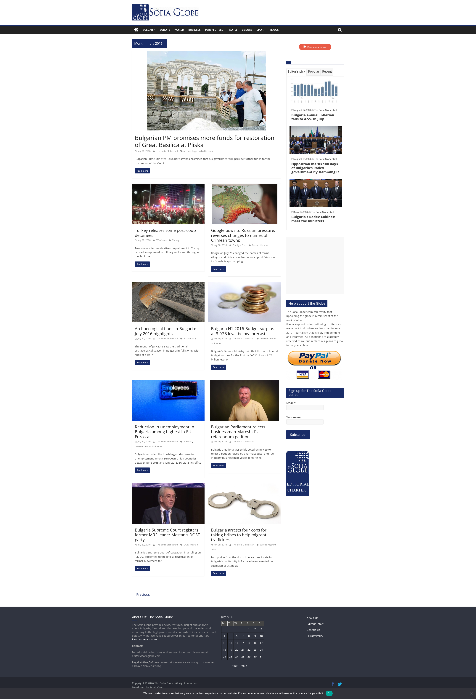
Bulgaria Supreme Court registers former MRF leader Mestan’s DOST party (167, 534)
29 (248, 656)
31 (261, 656)
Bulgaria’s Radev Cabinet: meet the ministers (313, 219)
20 (236, 649)
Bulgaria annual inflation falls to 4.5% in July (312, 117)
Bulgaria (149, 29)
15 (248, 642)
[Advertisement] (315, 265)
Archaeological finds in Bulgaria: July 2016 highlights (165, 331)
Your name (293, 417)
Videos (274, 29)
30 (255, 656)
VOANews (161, 240)
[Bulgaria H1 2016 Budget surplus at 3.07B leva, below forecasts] (244, 284)
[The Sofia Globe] (136, 30)
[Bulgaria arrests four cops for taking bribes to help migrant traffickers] (244, 485)
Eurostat (188, 441)
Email (291, 403)
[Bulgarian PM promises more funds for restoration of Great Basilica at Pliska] (206, 53)
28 (242, 656)
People (232, 29)
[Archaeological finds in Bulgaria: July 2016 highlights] (168, 284)
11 (224, 642)
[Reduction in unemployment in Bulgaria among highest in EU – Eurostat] (168, 382)
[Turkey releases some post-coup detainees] (168, 186)
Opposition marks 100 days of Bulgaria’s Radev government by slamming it (315, 168)
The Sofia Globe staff (167, 151)
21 (242, 649)
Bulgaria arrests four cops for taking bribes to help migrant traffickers (238, 534)
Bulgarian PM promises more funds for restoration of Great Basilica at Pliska (204, 141)
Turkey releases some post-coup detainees (165, 232)
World (179, 29)
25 (224, 656)
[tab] (296, 72)
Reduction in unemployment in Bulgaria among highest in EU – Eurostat (164, 431)
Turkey (175, 240)
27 (236, 656)
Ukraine (264, 245)
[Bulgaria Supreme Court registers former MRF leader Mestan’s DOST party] (168, 485)
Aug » (244, 665)
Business (194, 29)
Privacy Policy (315, 636)
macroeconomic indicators (148, 446)
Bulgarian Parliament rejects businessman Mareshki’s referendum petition (238, 431)
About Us (312, 618)
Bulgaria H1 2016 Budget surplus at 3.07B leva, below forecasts (242, 331)
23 (255, 649)
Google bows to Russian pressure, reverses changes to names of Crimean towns (243, 235)
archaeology (190, 151)
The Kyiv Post (240, 245)
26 (230, 656)
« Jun (235, 665)
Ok (329, 693)
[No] (471, 693)
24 (261, 649)
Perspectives (214, 29)
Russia (255, 245)
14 (242, 642)
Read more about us (144, 639)
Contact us (313, 630)
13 (236, 642)
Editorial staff (315, 624)
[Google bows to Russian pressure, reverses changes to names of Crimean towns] (244, 186)
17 (261, 642)
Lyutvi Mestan (191, 544)
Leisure (247, 29)
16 (255, 642)
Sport (261, 29)
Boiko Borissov (205, 151)
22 (248, 649)
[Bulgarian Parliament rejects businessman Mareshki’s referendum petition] (244, 382)
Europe (165, 29)
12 (230, 642)
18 (224, 649)
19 (230, 649)
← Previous (141, 594)
